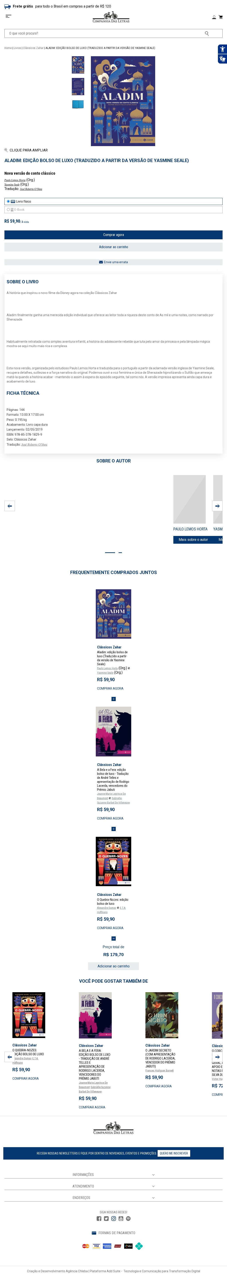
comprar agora (110, 688)
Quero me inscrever (174, 1153)
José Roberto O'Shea (31, 189)
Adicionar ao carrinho (113, 247)
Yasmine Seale (12, 184)
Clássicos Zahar (33, 48)
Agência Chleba (77, 1271)
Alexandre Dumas (106, 907)
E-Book (19, 209)
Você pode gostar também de (113, 981)
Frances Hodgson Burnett (159, 1070)
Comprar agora (113, 235)
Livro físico (23, 201)
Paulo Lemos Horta (14, 180)
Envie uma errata (116, 262)
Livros (17, 48)
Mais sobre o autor (193, 539)
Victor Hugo (218, 1079)
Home (8, 48)
